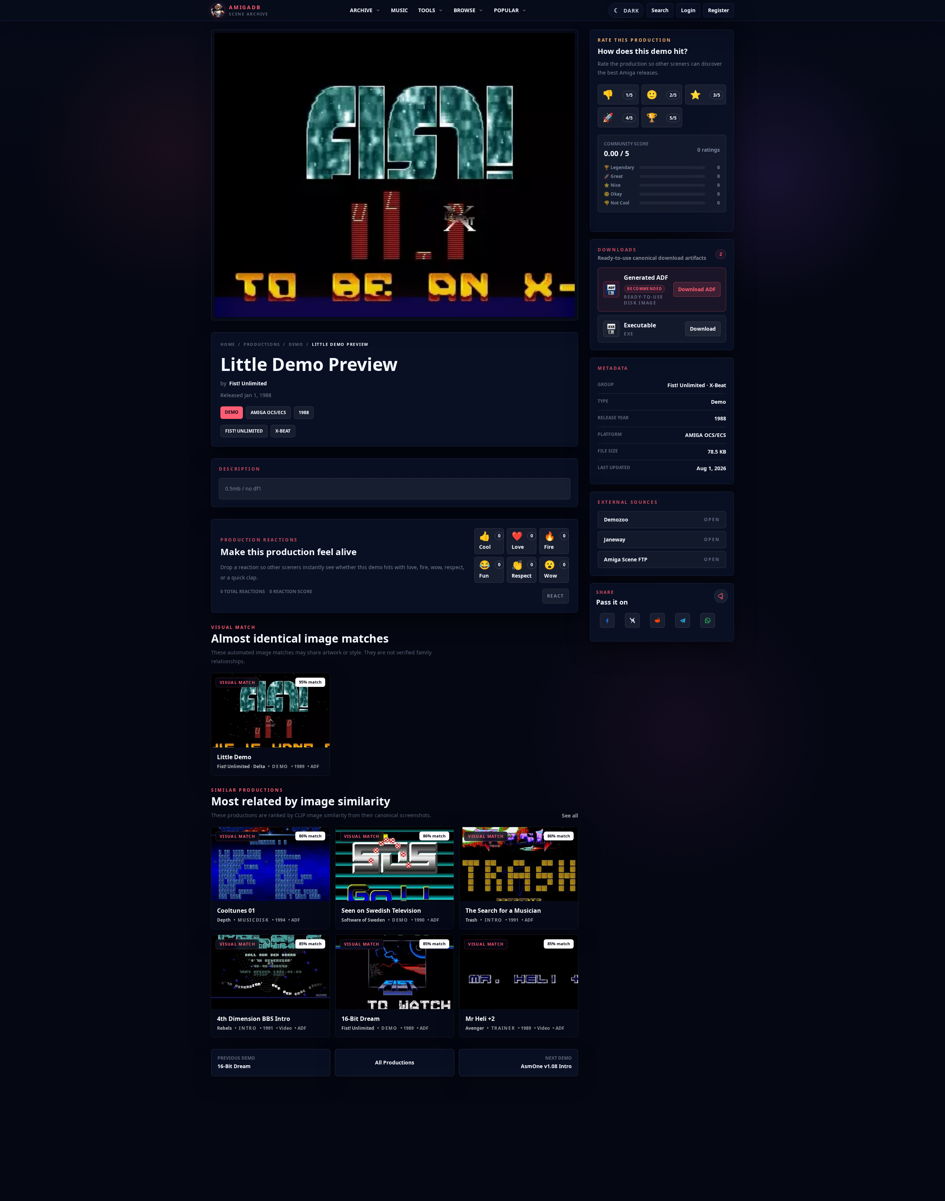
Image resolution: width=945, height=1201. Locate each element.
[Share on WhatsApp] (708, 620)
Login (688, 10)
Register (718, 10)
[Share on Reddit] (657, 620)
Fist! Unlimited (248, 383)
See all (570, 815)
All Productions (394, 1062)
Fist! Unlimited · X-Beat (696, 385)
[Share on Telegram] (682, 620)
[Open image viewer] (394, 175)
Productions (262, 344)
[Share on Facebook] (607, 620)
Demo (296, 344)
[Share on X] (632, 620)
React (555, 596)
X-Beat (283, 431)
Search (660, 10)
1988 (304, 412)
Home (227, 344)
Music (399, 10)
